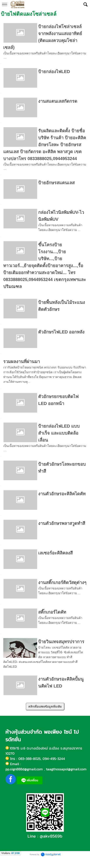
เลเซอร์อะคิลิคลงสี (55, 552)
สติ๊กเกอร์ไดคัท (52, 612)
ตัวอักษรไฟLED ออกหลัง (61, 331)
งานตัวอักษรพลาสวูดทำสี (61, 523)
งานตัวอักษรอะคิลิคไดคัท (62, 493)
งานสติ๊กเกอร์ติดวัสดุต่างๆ (62, 582)
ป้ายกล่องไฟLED (54, 71)
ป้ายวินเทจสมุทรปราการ (61, 641)
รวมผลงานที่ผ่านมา (21, 361)
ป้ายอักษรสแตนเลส (56, 182)
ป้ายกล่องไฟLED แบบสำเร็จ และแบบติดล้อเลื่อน (59, 433)
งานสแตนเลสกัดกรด (57, 101)
